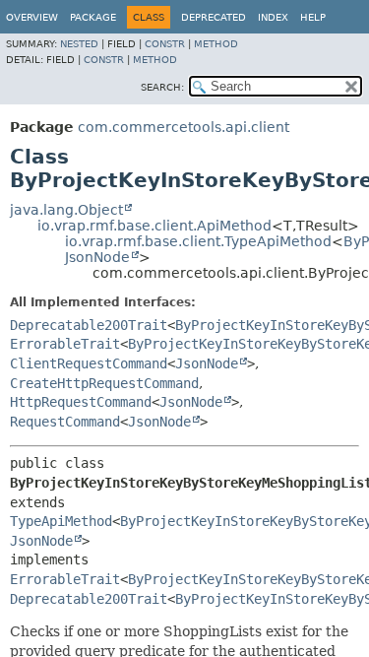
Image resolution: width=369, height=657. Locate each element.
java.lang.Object (66, 210)
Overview (32, 17)
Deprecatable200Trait (88, 325)
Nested (79, 43)
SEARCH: (162, 87)
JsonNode (97, 257)
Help (313, 17)
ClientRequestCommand (88, 363)
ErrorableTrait (65, 344)
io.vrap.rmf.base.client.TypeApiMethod (198, 241)
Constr (165, 43)
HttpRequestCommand (81, 402)
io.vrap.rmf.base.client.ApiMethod (154, 225)
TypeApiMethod (61, 521)
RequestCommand (65, 421)
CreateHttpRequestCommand (104, 383)
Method (216, 43)
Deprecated (213, 17)
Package (93, 17)
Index (273, 17)
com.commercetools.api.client (183, 127)
